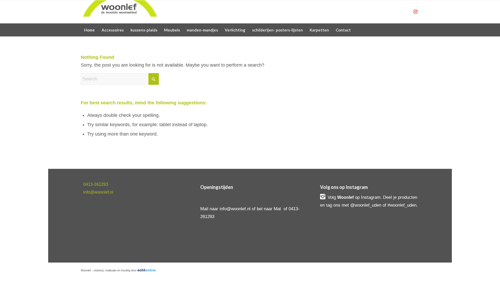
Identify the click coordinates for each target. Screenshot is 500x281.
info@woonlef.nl (98, 192)
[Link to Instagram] (415, 12)
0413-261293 (95, 184)
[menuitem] (89, 29)
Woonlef (345, 197)
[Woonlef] (120, 11)
